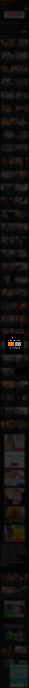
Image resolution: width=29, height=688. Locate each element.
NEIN (18, 344)
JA (10, 344)
